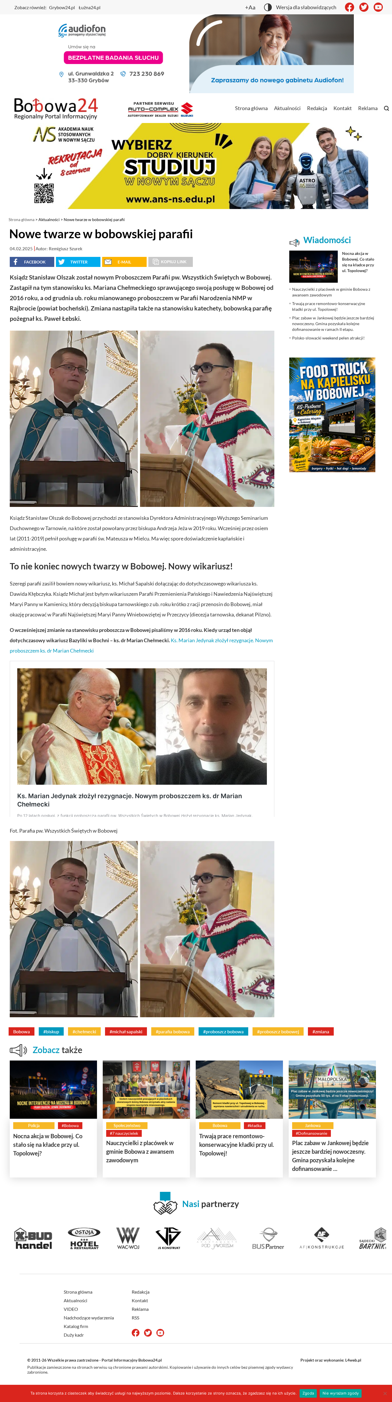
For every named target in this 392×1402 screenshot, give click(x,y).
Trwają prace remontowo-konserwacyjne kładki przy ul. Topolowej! (236, 1144)
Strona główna (251, 108)
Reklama (368, 108)
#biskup (51, 1031)
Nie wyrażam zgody (341, 1393)
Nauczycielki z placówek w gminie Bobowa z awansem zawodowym (140, 1151)
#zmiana (321, 1031)
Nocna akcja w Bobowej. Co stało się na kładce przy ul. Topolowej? (47, 1144)
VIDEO (71, 1309)
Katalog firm (76, 1326)
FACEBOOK (35, 261)
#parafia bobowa (173, 1031)
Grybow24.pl (62, 7)
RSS (135, 1317)
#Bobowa (70, 1125)
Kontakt (342, 108)
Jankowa (313, 1125)
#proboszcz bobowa (223, 1031)
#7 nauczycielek (124, 1133)
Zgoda (308, 1393)
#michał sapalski (126, 1031)
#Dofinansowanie (311, 1133)
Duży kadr (74, 1334)
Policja (34, 1125)
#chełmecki (84, 1031)
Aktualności (287, 108)
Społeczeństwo (127, 1125)
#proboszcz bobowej (278, 1031)
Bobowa (21, 1031)
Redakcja (317, 108)
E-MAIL (124, 261)
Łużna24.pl (89, 7)
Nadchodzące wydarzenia (89, 1317)
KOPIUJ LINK (174, 261)
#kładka (255, 1125)
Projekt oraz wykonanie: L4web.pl (330, 1360)
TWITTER (79, 261)
